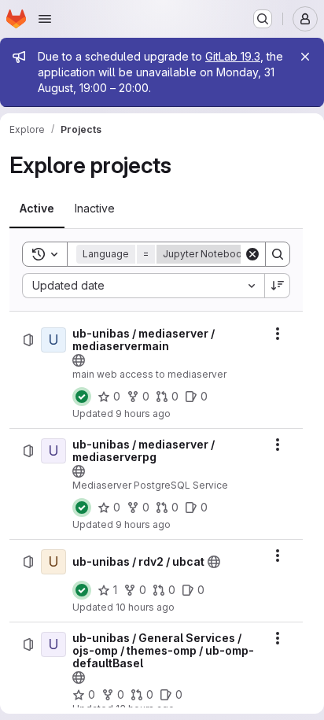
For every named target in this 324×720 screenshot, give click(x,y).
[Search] (277, 254)
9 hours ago (143, 413)
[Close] (305, 56)
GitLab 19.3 (232, 56)
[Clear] (252, 254)
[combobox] (143, 285)
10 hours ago (145, 607)
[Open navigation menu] (44, 18)
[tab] (36, 208)
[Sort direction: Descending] (277, 285)
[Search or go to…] (262, 18)
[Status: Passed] (81, 396)
